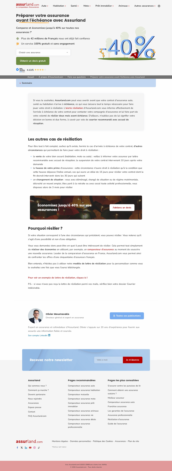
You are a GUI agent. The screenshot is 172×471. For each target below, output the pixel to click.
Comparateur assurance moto (81, 398)
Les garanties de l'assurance (121, 410)
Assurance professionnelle (120, 415)
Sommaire (27, 83)
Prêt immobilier (103, 5)
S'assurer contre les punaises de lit (124, 385)
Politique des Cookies (103, 441)
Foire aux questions (77, 77)
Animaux (123, 5)
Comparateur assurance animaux (83, 410)
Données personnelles (80, 441)
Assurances (33, 403)
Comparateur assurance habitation (84, 390)
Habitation (58, 5)
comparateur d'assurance (100, 249)
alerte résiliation (74, 108)
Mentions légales (60, 441)
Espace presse (34, 407)
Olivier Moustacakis (57, 314)
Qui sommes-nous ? (37, 385)
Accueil (30, 77)
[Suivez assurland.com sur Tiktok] (39, 447)
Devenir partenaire (36, 394)
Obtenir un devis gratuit (33, 61)
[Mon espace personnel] (159, 6)
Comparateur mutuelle (78, 394)
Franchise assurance (117, 406)
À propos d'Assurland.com (51, 77)
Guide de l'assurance (117, 423)
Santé (74, 5)
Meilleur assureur (116, 398)
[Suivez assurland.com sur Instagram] (34, 447)
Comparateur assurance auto (81, 385)
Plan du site (133, 441)
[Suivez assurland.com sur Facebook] (17, 447)
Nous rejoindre (35, 398)
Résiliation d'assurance (118, 419)
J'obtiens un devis (122, 207)
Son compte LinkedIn (38, 335)
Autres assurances (144, 5)
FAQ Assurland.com (37, 416)
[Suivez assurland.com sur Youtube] (30, 447)
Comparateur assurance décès (82, 419)
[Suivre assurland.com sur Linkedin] (26, 447)
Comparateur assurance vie (80, 415)
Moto (86, 5)
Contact (31, 411)
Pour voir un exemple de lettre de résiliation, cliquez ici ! (58, 277)
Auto (43, 5)
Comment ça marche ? (38, 390)
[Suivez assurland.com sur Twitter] (21, 447)
